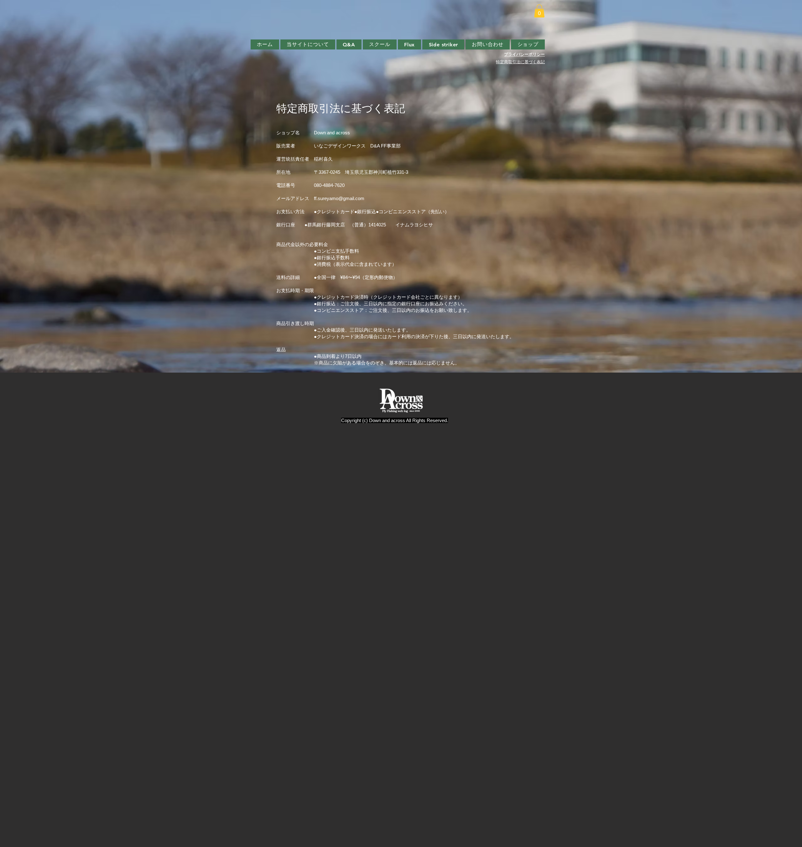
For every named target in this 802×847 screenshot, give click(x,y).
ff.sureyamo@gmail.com (339, 198)
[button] (539, 11)
